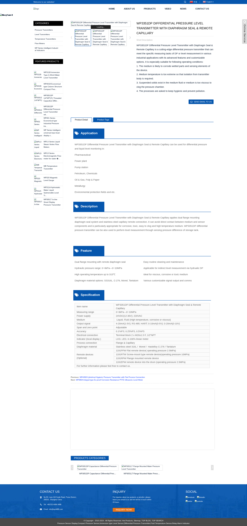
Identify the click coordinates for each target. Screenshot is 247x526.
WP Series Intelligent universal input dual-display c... (52, 133)
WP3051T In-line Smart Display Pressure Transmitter (52, 202)
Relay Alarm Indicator (181, 523)
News (183, 9)
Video (168, 9)
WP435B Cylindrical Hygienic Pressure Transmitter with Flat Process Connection (112, 377)
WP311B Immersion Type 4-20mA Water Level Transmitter (52, 75)
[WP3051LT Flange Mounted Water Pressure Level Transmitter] (142, 467)
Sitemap (137, 521)
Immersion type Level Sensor (111, 523)
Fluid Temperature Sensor (161, 523)
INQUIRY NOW (124, 509)
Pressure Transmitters (44, 30)
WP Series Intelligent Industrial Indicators (46, 49)
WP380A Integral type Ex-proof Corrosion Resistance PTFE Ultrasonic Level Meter (109, 380)
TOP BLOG (146, 521)
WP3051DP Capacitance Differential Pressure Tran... (98, 473)
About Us (129, 9)
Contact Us (202, 9)
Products (150, 9)
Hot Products (127, 521)
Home (112, 9)
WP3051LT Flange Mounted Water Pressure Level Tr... (143, 473)
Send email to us (203, 102)
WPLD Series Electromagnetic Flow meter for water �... (52, 156)
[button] (130, 38)
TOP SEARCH (157, 521)
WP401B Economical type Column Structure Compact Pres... (53, 86)
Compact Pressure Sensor (88, 523)
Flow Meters (40, 43)
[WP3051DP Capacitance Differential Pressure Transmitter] (97, 467)
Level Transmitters (42, 34)
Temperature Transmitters (45, 39)
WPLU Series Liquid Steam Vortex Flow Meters (52, 144)
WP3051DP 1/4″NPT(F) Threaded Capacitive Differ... (52, 98)
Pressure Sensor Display (67, 523)
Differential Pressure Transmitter (137, 523)
